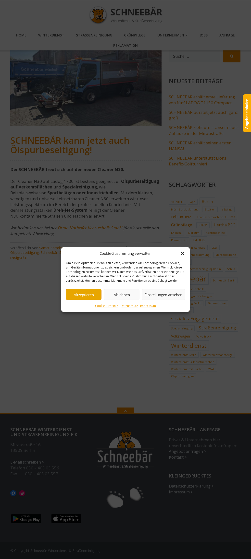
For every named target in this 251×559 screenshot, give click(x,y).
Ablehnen (122, 294)
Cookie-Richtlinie (106, 306)
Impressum (148, 306)
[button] (182, 253)
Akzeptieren (84, 294)
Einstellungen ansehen (163, 294)
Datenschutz (129, 306)
